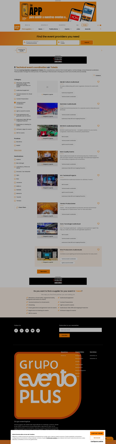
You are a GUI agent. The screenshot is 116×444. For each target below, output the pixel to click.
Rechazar (97, 438)
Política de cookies (51, 438)
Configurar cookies (97, 441)
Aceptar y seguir (97, 433)
